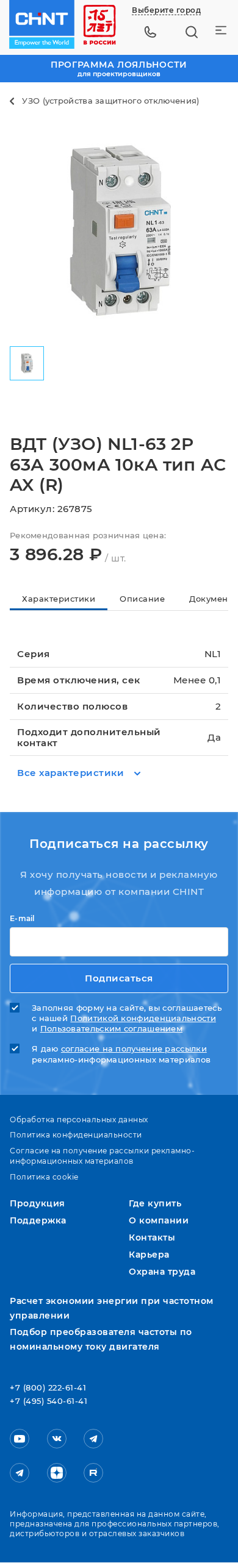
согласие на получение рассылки (134, 1048)
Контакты (152, 1237)
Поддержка (38, 1220)
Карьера (149, 1254)
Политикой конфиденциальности (142, 1018)
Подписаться (119, 978)
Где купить (155, 1203)
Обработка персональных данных (79, 1119)
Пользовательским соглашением (111, 1028)
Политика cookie (44, 1176)
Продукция (37, 1203)
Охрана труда (162, 1271)
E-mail (22, 918)
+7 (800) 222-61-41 (48, 1388)
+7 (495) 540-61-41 (48, 1401)
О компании (159, 1220)
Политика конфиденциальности (76, 1134)
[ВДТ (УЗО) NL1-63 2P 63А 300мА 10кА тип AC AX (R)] (119, 230)
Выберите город (166, 10)
